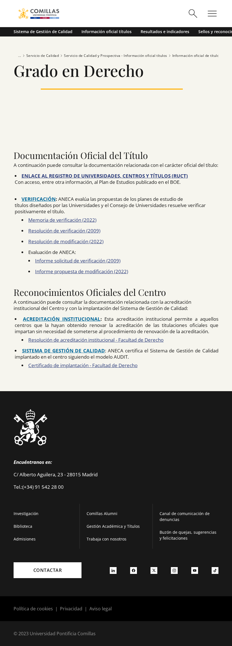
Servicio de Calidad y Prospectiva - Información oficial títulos (115, 55)
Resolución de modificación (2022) (66, 241)
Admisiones (25, 539)
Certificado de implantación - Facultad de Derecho (83, 365)
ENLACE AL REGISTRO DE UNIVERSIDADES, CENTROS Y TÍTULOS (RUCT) (105, 176)
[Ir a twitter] (154, 570)
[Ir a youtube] (194, 570)
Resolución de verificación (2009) (64, 230)
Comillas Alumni (102, 513)
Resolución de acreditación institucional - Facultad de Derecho (96, 340)
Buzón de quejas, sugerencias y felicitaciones (188, 535)
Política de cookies (33, 609)
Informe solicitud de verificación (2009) (78, 260)
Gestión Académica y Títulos (113, 526)
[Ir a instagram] (174, 570)
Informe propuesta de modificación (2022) (81, 271)
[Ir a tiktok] (215, 570)
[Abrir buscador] (193, 13)
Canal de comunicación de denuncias (185, 516)
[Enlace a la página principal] (39, 13)
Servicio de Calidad (42, 55)
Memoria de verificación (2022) (62, 220)
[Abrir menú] (212, 13)
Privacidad (71, 609)
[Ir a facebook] (133, 570)
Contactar (47, 570)
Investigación (26, 513)
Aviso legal (100, 609)
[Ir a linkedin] (113, 570)
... (19, 55)
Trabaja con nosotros (106, 539)
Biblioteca (23, 526)
